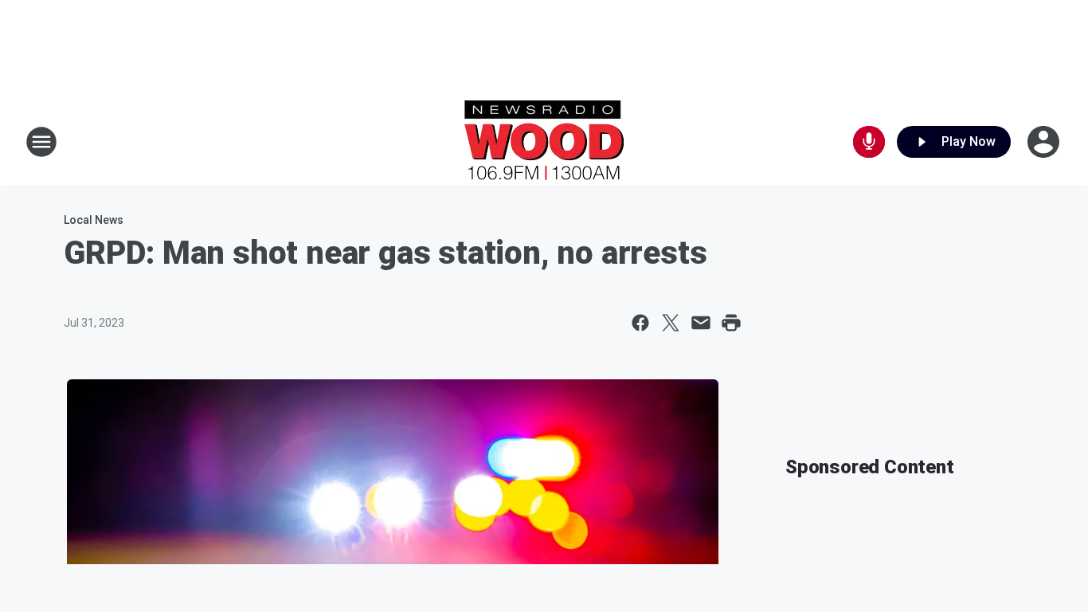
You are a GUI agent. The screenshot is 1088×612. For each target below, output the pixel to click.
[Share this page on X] (670, 323)
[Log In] (1045, 142)
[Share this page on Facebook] (640, 323)
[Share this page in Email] (701, 323)
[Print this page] (731, 323)
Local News (93, 220)
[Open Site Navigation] (41, 142)
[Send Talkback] (869, 142)
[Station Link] (544, 141)
